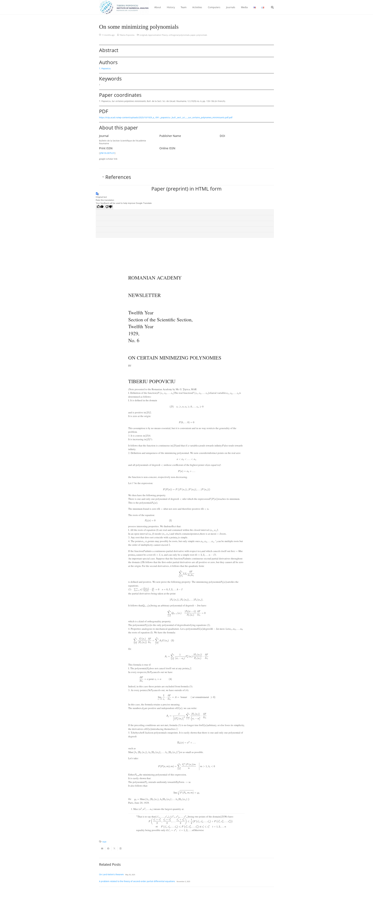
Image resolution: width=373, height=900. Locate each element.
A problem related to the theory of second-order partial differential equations (137, 881)
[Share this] (108, 848)
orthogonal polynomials (179, 35)
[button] (163, 7)
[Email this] (102, 848)
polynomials (201, 35)
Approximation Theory (158, 35)
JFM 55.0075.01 (107, 153)
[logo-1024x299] (124, 7)
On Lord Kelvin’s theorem (111, 874)
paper (193, 35)
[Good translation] (100, 207)
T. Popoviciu (105, 68)
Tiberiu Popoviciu (126, 35)
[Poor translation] (108, 207)
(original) (143, 35)
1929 (104, 842)
